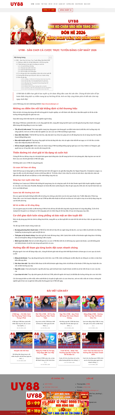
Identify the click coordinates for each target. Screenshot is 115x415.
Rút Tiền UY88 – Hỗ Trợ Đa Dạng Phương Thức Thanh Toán (36, 80)
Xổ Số (55, 4)
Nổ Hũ (50, 4)
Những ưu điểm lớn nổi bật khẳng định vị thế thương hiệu (33, 62)
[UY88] (57, 395)
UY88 (32, 4)
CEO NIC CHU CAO (51, 387)
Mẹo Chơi (87, 4)
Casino (37, 4)
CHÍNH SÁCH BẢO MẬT (53, 390)
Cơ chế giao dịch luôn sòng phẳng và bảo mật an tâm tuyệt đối (34, 73)
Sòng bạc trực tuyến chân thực (28, 67)
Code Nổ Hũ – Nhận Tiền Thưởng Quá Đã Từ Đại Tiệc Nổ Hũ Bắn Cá (38, 87)
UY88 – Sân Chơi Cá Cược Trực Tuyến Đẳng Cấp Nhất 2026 (32, 60)
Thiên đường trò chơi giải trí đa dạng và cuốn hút (31, 64)
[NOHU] (57, 411)
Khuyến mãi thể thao (29, 84)
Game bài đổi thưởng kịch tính (28, 69)
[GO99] (57, 403)
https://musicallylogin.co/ (90, 390)
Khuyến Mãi (79, 4)
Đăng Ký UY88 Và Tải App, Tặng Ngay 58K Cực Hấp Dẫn (36, 86)
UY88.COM (86, 387)
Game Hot (62, 4)
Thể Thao (44, 4)
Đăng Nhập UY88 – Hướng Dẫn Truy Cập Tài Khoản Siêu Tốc (36, 83)
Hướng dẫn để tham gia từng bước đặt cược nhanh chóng (33, 75)
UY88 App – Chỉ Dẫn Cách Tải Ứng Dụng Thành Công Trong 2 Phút (37, 79)
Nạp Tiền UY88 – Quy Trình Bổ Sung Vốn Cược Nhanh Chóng (36, 81)
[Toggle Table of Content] (49, 57)
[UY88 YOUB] (19, 4)
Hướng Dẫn (70, 4)
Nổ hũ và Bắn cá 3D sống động (28, 71)
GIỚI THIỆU (48, 384)
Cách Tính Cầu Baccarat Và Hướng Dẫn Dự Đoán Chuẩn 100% (37, 89)
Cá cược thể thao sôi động (27, 66)
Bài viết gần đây (22, 77)
